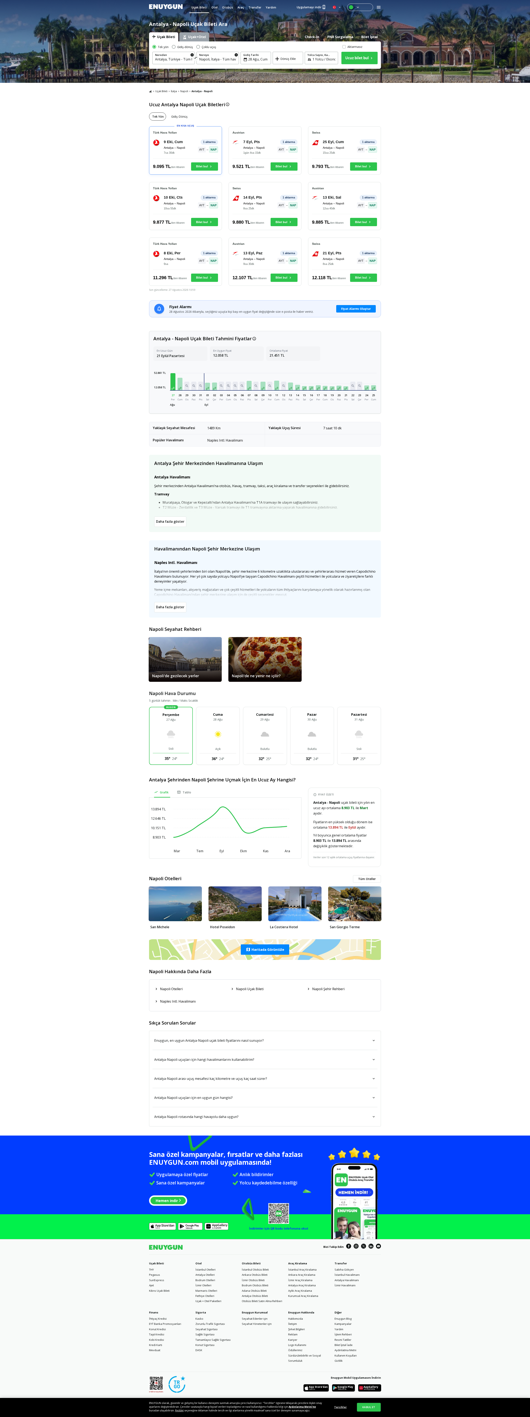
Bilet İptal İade (344, 1345)
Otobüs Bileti (251, 1263)
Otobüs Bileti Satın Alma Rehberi (262, 1301)
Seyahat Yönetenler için (257, 1324)
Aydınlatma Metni (345, 1350)
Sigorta (200, 1312)
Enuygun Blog (343, 1318)
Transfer (341, 1263)
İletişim (292, 1324)
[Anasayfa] (150, 91)
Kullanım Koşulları (346, 1355)
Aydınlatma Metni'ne (302, 1407)
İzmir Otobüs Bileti (253, 1280)
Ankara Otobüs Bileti (254, 1275)
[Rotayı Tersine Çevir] (195, 58)
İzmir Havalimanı (345, 1285)
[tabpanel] (265, 55)
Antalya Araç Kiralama (302, 1285)
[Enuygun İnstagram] (356, 1247)
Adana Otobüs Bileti (254, 1291)
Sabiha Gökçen (344, 1269)
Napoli (184, 91)
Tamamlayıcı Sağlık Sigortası (213, 1340)
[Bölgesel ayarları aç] (337, 7)
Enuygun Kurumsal (255, 1312)
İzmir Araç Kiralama (300, 1280)
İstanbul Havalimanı (347, 1275)
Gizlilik (339, 1361)
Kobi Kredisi (156, 1340)
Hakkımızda (295, 1318)
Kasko (199, 1318)
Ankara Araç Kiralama (301, 1275)
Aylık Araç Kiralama (300, 1291)
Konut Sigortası (204, 1345)
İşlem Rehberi (343, 1334)
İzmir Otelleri (203, 1285)
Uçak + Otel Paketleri (208, 1301)
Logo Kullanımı (297, 1345)
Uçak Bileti (161, 91)
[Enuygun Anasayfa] (166, 7)
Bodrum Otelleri (205, 1280)
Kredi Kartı (155, 1345)
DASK (198, 1350)
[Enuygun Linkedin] (371, 1247)
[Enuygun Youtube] (378, 1247)
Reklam (293, 1334)
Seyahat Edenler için (254, 1318)
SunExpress (156, 1280)
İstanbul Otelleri (205, 1269)
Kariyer (292, 1340)
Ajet (151, 1285)
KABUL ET (368, 1407)
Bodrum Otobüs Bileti (255, 1285)
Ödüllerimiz (295, 1350)
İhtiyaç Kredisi (158, 1318)
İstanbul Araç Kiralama (302, 1269)
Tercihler (340, 1407)
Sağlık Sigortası (204, 1334)
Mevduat (154, 1350)
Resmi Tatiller (343, 1340)
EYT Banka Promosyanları (165, 1324)
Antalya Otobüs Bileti (255, 1296)
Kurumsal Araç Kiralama (303, 1296)
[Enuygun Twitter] (363, 1247)
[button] (173, 381)
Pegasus (154, 1275)
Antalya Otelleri (205, 1275)
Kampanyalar (343, 1324)
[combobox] (173, 59)
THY (151, 1269)
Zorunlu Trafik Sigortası (210, 1324)
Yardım (339, 1329)
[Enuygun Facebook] (348, 1247)
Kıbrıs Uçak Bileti (159, 1291)
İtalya (174, 91)
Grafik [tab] (164, 792)
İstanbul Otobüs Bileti (255, 1269)
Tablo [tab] (187, 792)
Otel (198, 1263)
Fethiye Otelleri (204, 1296)
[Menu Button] (360, 7)
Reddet (179, 1410)
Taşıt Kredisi (156, 1334)
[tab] (163, 36)
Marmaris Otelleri (206, 1291)
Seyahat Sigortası (206, 1329)
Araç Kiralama (297, 1263)
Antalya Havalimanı (347, 1280)
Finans (153, 1312)
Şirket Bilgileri (296, 1329)
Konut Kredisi (157, 1329)
